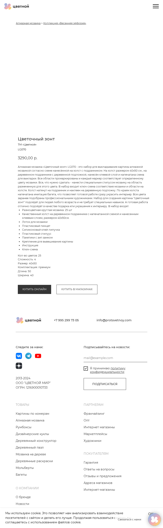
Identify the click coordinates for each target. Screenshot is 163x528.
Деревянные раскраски (34, 461)
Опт (87, 420)
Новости (22, 504)
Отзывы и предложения (102, 476)
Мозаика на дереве (31, 454)
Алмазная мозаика (28, 23)
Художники (92, 441)
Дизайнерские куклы (32, 434)
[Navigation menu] (156, 6)
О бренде (23, 497)
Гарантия (91, 462)
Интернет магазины (99, 427)
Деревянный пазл (30, 447)
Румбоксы (23, 427)
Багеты (21, 475)
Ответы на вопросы (99, 469)
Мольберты (25, 468)
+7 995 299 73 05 (66, 320)
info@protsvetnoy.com (114, 320)
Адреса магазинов (98, 483)
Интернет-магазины (99, 490)
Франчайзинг (94, 414)
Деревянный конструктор (36, 441)
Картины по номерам (32, 414)
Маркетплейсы (95, 434)
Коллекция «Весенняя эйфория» (64, 23)
